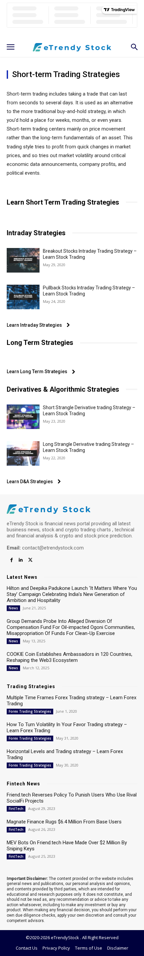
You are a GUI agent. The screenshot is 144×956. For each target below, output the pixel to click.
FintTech (16, 808)
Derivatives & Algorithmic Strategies (63, 389)
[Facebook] (11, 560)
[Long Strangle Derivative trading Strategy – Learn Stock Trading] (23, 453)
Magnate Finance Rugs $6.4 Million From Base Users (64, 822)
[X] (30, 560)
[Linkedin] (20, 560)
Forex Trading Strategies (30, 711)
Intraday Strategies (36, 233)
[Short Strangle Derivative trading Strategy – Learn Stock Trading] (23, 416)
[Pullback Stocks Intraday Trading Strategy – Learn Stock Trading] (23, 297)
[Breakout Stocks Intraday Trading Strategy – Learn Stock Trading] (23, 260)
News (13, 608)
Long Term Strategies (40, 343)
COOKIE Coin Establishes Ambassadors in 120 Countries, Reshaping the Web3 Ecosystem (69, 657)
